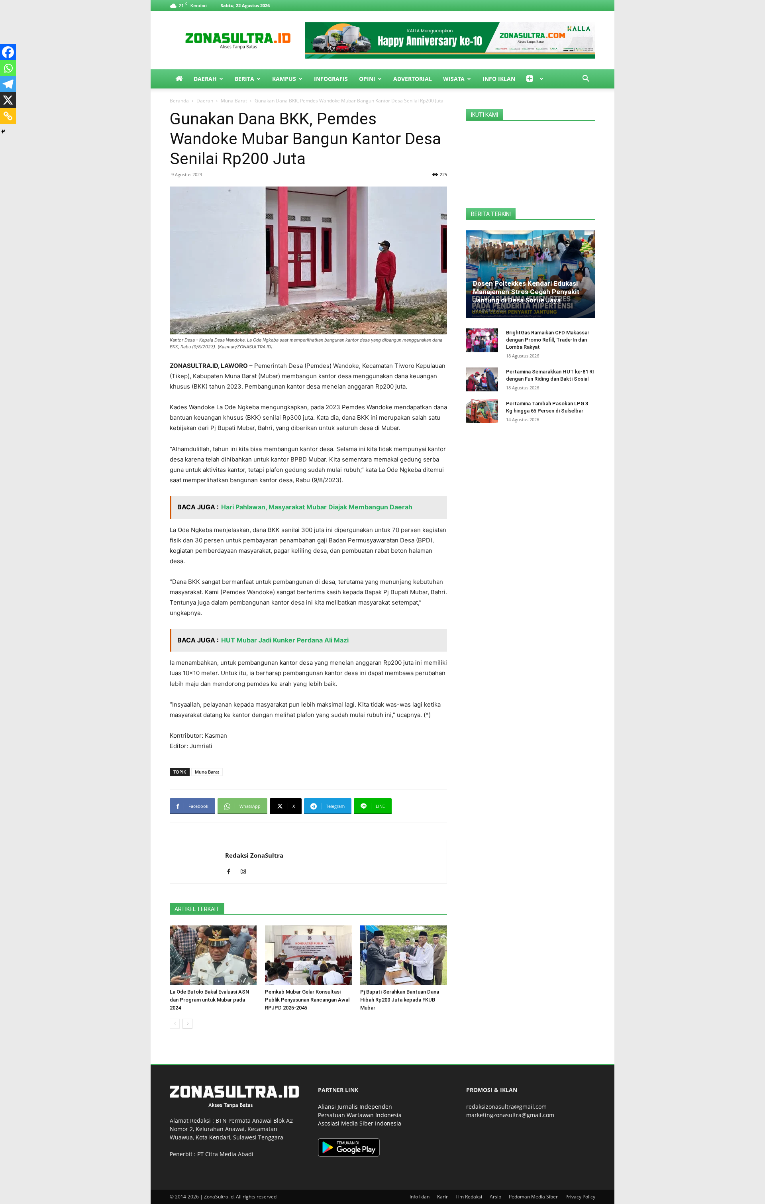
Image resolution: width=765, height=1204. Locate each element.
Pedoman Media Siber (533, 1196)
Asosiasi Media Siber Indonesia (359, 1123)
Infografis (331, 78)
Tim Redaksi (468, 1196)
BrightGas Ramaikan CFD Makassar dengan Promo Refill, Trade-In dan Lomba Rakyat (547, 340)
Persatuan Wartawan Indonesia (360, 1115)
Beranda (179, 100)
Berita (244, 78)
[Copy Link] (8, 116)
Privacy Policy (580, 1196)
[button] (585, 79)
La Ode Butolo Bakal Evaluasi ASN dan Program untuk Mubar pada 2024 (209, 1000)
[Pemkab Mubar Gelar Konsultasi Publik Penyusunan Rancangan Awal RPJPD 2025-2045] (308, 955)
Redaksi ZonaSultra (254, 855)
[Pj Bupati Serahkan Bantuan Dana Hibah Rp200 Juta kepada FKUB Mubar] (403, 955)
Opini (367, 78)
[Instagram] (246, 872)
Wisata (454, 78)
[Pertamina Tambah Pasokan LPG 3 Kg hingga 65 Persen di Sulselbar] (482, 411)
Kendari (219, 1137)
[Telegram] (8, 84)
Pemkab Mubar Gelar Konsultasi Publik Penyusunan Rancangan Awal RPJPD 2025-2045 (307, 1000)
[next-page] (187, 1024)
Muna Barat (234, 100)
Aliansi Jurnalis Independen (355, 1106)
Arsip (495, 1196)
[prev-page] (175, 1024)
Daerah (205, 78)
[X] (8, 100)
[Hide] (3, 131)
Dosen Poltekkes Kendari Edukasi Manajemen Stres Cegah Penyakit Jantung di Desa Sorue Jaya (526, 291)
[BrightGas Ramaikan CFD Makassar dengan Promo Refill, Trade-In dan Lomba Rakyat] (482, 340)
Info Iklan (499, 78)
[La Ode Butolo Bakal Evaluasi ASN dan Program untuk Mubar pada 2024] (213, 955)
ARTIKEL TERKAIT (197, 909)
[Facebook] (8, 52)
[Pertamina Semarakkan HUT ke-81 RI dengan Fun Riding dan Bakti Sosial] (482, 379)
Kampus (284, 78)
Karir (442, 1196)
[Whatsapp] (8, 68)
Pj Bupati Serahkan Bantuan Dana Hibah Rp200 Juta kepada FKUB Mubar (399, 1000)
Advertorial (412, 78)
